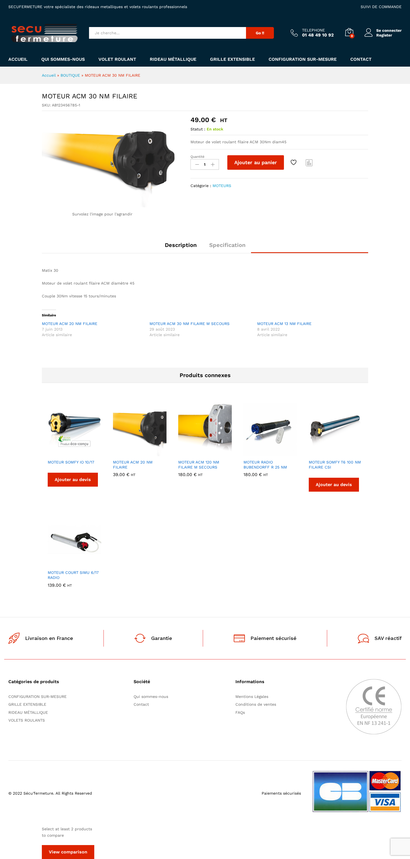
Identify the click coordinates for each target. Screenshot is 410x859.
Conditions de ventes (257, 704)
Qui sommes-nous (63, 59)
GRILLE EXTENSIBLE (232, 59)
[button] (120, 453)
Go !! (260, 33)
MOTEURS (222, 185)
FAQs (240, 712)
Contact (361, 59)
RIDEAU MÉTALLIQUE (173, 59)
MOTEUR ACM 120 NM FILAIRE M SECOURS (198, 464)
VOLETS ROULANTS (26, 720)
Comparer (309, 162)
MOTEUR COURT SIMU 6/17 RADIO (73, 575)
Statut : (197, 129)
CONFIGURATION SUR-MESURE (303, 59)
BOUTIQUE (70, 75)
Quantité (197, 156)
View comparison (68, 852)
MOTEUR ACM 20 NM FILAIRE (69, 323)
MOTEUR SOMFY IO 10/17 (71, 462)
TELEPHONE (313, 30)
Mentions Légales (251, 696)
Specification (227, 245)
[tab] (180, 247)
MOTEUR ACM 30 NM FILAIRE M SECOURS (189, 323)
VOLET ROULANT (117, 59)
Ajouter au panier (255, 162)
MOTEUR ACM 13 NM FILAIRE (284, 323)
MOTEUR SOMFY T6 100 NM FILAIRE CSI (335, 464)
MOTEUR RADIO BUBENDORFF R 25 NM (265, 464)
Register (384, 35)
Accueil (18, 59)
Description (181, 245)
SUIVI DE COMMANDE (381, 6)
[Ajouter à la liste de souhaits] (294, 162)
